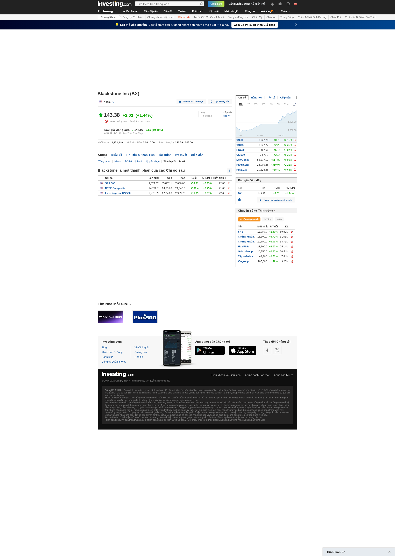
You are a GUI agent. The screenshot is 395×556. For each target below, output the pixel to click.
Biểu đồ (168, 11)
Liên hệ (139, 357)
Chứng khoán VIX (248, 236)
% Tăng (267, 219)
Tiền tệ (271, 97)
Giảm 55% (216, 3)
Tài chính (165, 154)
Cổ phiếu (285, 97)
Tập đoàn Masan (247, 256)
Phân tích (197, 11)
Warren (182, 17)
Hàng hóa (256, 97)
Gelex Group (245, 251)
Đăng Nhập (235, 3)
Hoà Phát (243, 246)
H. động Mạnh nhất (249, 219)
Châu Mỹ (257, 17)
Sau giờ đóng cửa (238, 17)
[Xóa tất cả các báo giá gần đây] (239, 198)
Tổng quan (104, 161)
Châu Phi (335, 17)
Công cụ (250, 11)
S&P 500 (110, 183)
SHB (240, 231)
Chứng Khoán (109, 17)
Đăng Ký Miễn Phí (254, 3)
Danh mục (132, 11)
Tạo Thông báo (222, 101)
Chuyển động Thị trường (255, 210)
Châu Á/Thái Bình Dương (312, 17)
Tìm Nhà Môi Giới (113, 304)
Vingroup (243, 261)
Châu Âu (271, 17)
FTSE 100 (241, 169)
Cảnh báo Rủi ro (283, 375)
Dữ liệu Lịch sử (133, 161)
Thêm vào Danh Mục (193, 101)
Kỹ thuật (214, 11)
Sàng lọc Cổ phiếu (132, 17)
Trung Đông (287, 17)
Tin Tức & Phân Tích (140, 154)
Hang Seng (242, 164)
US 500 (240, 154)
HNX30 (240, 150)
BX (240, 193)
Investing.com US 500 (118, 193)
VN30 (239, 140)
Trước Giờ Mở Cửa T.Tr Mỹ (209, 17)
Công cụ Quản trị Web (114, 361)
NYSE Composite (115, 188)
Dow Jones (242, 159)
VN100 (240, 145)
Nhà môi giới (231, 11)
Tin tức (182, 11)
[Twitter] (277, 350)
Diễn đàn (197, 154)
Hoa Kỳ (226, 116)
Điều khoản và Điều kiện (225, 375)
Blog (104, 347)
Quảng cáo (141, 352)
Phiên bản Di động (112, 352)
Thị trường (105, 11)
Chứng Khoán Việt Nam (160, 17)
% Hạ (279, 219)
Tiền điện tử (151, 11)
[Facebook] (267, 350)
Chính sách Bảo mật (257, 375)
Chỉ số (242, 97)
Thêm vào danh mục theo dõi (277, 200)
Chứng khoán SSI (248, 241)
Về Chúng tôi (142, 347)
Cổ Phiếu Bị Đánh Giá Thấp (360, 17)
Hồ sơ (117, 161)
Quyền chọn (153, 161)
